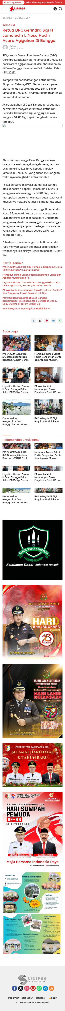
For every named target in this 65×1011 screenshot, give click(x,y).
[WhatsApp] (39, 988)
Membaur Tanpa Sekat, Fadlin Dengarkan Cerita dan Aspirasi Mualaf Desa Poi (31, 276)
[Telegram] (45, 988)
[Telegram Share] (53, 320)
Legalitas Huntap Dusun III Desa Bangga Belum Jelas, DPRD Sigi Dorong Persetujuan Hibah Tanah (31, 284)
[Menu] (4, 9)
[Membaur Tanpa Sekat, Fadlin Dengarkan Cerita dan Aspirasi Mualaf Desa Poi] (48, 343)
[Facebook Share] (33, 320)
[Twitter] (20, 988)
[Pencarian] (60, 9)
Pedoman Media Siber (20, 997)
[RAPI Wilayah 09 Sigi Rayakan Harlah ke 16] (48, 407)
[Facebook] (14, 988)
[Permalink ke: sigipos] (5, 47)
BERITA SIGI (8, 24)
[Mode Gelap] (55, 9)
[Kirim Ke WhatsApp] (60, 320)
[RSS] (51, 988)
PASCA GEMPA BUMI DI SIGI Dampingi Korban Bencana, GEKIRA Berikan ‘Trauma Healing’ (32, 268)
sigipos (13, 46)
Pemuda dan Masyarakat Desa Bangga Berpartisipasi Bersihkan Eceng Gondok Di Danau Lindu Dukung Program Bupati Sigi (29, 300)
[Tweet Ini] (40, 320)
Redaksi (40, 997)
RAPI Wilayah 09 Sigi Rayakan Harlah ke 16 (26, 308)
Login (54, 997)
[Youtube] (33, 988)
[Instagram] (27, 988)
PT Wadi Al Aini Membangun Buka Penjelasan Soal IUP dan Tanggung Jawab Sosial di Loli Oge (32, 292)
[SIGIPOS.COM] (17, 9)
